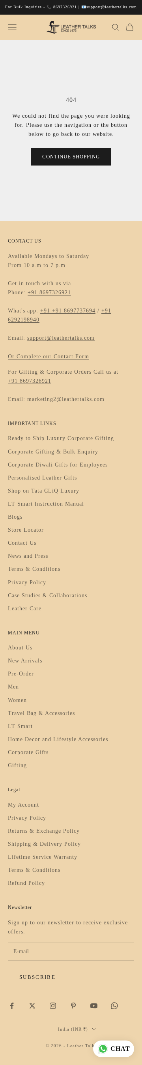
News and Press (28, 556)
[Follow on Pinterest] (73, 1006)
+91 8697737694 (73, 311)
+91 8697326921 (49, 292)
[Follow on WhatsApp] (114, 1006)
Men (13, 687)
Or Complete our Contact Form (48, 356)
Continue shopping (71, 157)
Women (17, 700)
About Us (20, 648)
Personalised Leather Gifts (42, 478)
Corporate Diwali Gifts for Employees (58, 465)
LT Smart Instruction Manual (46, 504)
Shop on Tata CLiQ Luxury (43, 491)
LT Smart (20, 726)
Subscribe (37, 977)
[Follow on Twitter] (32, 1006)
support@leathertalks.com (111, 7)
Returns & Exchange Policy (44, 831)
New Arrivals (25, 661)
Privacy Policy (27, 582)
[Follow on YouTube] (94, 1006)
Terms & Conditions (34, 569)
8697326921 (65, 7)
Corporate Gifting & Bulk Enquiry (53, 452)
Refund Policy (26, 883)
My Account (23, 805)
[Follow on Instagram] (53, 1006)
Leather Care (24, 609)
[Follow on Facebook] (12, 1006)
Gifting (17, 765)
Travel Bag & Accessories (41, 713)
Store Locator (26, 530)
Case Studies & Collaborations (47, 595)
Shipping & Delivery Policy (44, 844)
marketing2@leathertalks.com (66, 399)
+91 (46, 311)
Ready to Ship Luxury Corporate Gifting (61, 438)
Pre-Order (21, 674)
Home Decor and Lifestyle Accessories (58, 739)
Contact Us (22, 543)
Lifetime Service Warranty (42, 857)
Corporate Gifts (28, 752)
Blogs (15, 517)
